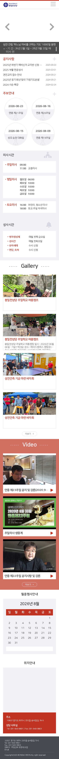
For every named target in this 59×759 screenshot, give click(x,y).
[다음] (51, 26)
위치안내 (29, 663)
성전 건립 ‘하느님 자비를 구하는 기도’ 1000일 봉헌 (29, 44)
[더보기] (54, 59)
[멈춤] (23, 39)
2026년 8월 (29, 604)
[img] (53, 4)
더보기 (28, 434)
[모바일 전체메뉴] (53, 3)
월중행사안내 (29, 594)
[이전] (7, 26)
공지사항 (8, 58)
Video (29, 444)
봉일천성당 (13, 5)
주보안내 (8, 93)
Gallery (29, 266)
